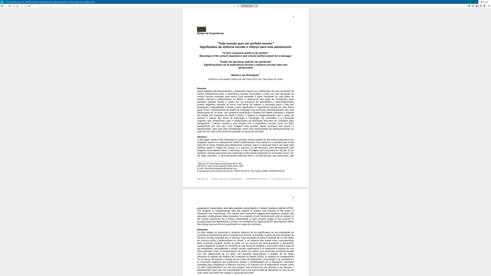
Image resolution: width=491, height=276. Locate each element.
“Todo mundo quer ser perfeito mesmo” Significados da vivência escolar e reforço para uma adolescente (49, 2)
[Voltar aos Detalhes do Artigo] (2, 2)
